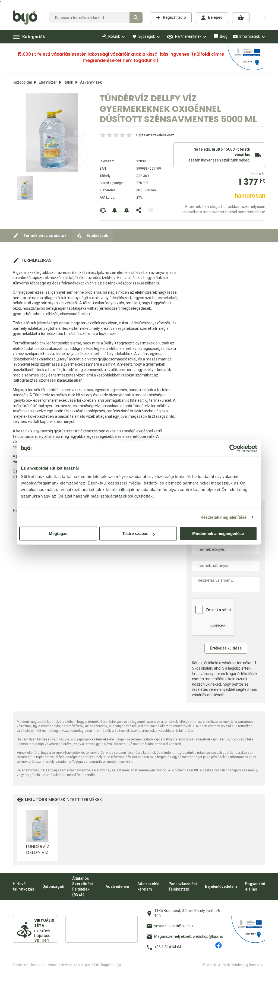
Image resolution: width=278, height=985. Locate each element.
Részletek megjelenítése (223, 517)
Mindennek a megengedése (218, 533)
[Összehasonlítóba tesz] (103, 210)
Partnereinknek (188, 36)
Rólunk (114, 36)
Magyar (260, 17)
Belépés (215, 17)
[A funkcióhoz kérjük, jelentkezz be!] (150, 210)
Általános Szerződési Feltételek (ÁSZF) (82, 886)
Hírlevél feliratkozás (23, 886)
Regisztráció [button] (174, 17)
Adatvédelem (117, 886)
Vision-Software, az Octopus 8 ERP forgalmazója (84, 965)
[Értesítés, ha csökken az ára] (127, 210)
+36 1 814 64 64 (167, 947)
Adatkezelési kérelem (148, 886)
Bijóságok (146, 36)
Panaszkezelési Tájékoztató (183, 886)
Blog (224, 36)
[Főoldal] (27, 17)
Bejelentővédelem (221, 886)
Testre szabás (135, 533)
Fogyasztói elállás (255, 886)
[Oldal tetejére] (139, 976)
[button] (240, 17)
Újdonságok (53, 886)
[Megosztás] (138, 210)
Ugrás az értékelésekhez (155, 135)
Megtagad (58, 533)
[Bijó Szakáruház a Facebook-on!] (218, 945)
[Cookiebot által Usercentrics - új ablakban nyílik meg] (233, 448)
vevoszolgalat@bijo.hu (173, 926)
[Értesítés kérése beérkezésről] (115, 210)
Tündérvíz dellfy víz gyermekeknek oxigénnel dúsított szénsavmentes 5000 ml (37, 850)
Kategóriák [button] (33, 36)
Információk (249, 36)
